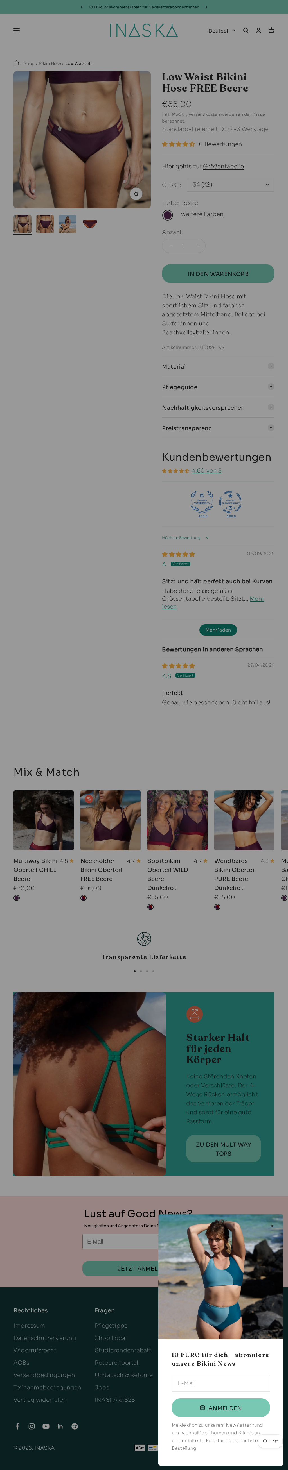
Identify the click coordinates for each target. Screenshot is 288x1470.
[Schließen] (271, 1226)
